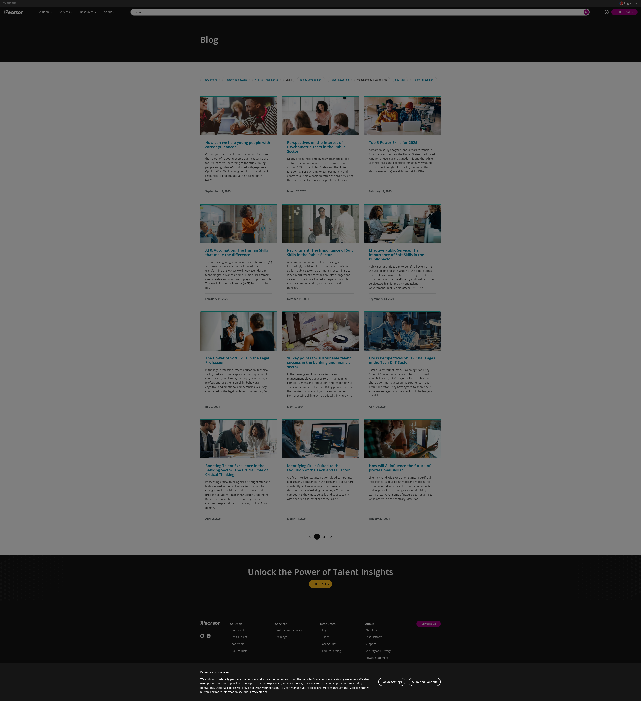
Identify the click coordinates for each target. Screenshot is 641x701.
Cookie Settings (392, 682)
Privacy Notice (258, 692)
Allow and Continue (424, 682)
